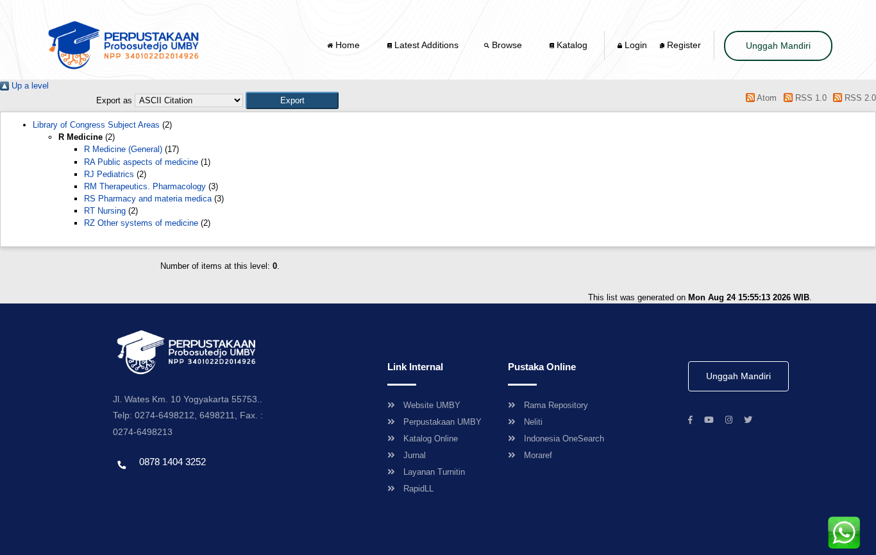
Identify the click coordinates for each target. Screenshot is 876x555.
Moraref (538, 455)
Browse (507, 45)
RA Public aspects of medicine (141, 162)
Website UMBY (431, 405)
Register (682, 45)
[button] (292, 100)
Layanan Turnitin (434, 472)
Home (347, 45)
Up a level (29, 85)
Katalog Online (430, 438)
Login (634, 45)
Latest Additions (425, 45)
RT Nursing (105, 211)
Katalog (570, 45)
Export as (114, 100)
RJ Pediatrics (109, 174)
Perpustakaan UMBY (442, 422)
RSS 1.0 (809, 98)
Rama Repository (556, 405)
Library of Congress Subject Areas (96, 125)
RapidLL (418, 488)
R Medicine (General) (123, 149)
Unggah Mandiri (778, 45)
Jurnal (414, 455)
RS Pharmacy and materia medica (148, 198)
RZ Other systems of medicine (141, 223)
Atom (766, 98)
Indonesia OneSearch (564, 438)
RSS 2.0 (859, 98)
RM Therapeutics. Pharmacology (145, 186)
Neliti (533, 422)
